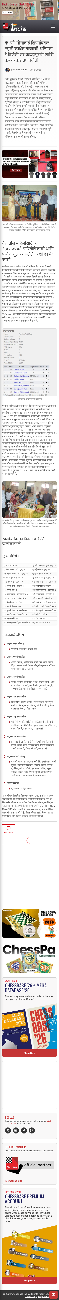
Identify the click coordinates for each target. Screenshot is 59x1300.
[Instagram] (32, 1130)
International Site (13, 1181)
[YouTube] (16, 1130)
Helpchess (43, 1296)
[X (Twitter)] (8, 1130)
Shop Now (29, 1053)
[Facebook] (24, 1130)
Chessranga (31, 1296)
